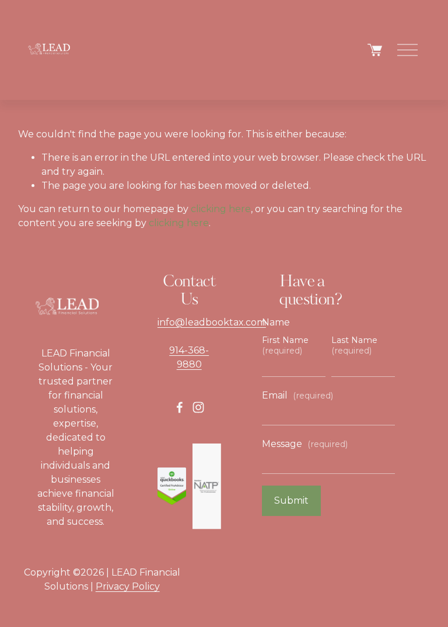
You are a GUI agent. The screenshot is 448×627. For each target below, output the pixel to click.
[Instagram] (198, 407)
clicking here (221, 208)
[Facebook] (180, 407)
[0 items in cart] (375, 50)
